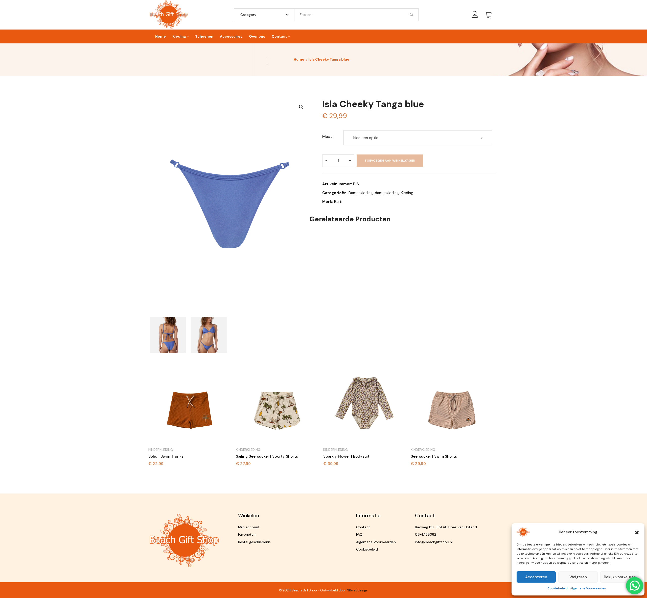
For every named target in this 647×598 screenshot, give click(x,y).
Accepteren (536, 577)
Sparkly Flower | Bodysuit (346, 456)
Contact (363, 527)
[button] (636, 532)
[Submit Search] (411, 14)
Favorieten (247, 534)
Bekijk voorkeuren (620, 577)
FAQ (359, 534)
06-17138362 (425, 534)
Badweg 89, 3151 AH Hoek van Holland (446, 527)
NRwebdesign (357, 590)
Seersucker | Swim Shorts (434, 456)
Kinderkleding (160, 450)
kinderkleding (248, 450)
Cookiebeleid (557, 588)
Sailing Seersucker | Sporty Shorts (267, 456)
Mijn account (249, 527)
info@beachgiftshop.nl (434, 542)
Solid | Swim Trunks (165, 456)
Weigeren (578, 577)
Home (299, 59)
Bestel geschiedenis (254, 542)
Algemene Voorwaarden (588, 588)
